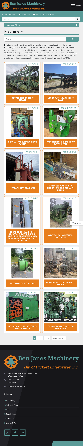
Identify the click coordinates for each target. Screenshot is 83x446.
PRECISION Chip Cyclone (22, 283)
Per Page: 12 (58, 338)
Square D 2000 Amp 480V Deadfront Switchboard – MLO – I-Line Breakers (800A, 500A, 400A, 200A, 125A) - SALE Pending (22, 236)
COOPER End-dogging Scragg (22, 99)
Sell (7, 410)
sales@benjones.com (17, 386)
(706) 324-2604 (9, 14)
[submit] (77, 19)
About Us (10, 418)
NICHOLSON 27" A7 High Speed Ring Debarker (22, 327)
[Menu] (73, 5)
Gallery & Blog (12, 405)
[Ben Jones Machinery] (41, 362)
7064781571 (25, 14)
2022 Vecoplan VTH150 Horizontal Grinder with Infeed (60, 188)
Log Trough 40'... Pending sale (61, 99)
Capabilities (11, 414)
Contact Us (11, 423)
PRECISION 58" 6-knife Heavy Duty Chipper (60, 143)
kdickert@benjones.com (45, 14)
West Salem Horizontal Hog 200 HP (60, 236)
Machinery (10, 401)
